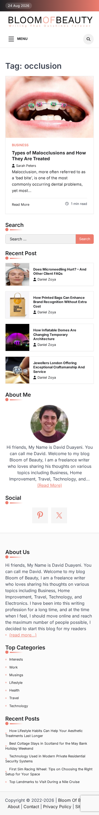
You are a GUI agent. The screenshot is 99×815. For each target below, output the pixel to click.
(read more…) (23, 635)
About (14, 806)
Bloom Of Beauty (75, 800)
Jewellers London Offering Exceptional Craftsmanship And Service (59, 367)
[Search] (88, 39)
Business (20, 145)
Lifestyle (15, 683)
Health (14, 690)
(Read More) (49, 485)
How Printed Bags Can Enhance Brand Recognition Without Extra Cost (60, 302)
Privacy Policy (57, 806)
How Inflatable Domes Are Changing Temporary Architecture (54, 334)
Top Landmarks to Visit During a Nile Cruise (44, 782)
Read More (20, 205)
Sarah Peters (26, 166)
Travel (14, 698)
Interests (16, 659)
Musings (16, 675)
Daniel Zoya (46, 279)
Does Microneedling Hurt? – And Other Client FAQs (59, 271)
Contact (31, 806)
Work (13, 667)
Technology (18, 706)
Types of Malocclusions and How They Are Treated (49, 155)
